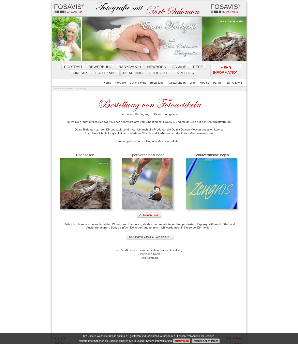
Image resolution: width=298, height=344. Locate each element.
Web (193, 82)
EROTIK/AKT (106, 73)
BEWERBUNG (101, 67)
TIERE (197, 67)
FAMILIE (179, 67)
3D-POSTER (184, 73)
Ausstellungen (177, 82)
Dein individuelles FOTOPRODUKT (150, 236)
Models (204, 82)
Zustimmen (182, 340)
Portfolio (120, 82)
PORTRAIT (73, 67)
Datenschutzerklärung (205, 340)
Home (107, 82)
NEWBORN (156, 67)
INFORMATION (225, 72)
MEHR (225, 68)
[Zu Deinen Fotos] (85, 208)
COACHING (133, 73)
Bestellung (157, 82)
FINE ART (81, 73)
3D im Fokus (138, 82)
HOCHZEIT (158, 73)
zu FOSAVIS (234, 82)
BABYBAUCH (130, 67)
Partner (218, 82)
